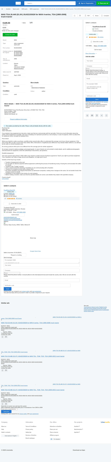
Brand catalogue (30, 438)
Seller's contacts (5, 432)
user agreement (36, 291)
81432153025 (18, 55)
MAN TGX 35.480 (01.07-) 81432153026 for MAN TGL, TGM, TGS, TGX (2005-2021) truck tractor (32, 356)
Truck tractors (88, 307)
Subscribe (6, 411)
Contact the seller (10, 34)
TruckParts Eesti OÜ (9, 190)
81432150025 (18, 51)
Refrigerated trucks (96, 309)
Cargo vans (90, 311)
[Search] (26, 3)
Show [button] (14, 212)
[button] (74, 15)
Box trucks (103, 308)
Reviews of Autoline (31, 435)
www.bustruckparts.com (10, 217)
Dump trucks (95, 307)
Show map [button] (33, 238)
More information (90, 53)
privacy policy (25, 291)
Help (2, 429)
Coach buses (87, 309)
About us (3, 426)
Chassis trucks (96, 308)
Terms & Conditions (31, 426)
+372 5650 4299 (20, 212)
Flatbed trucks (103, 307)
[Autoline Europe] (7, 3)
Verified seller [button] (10, 191)
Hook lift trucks (88, 308)
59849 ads (11, 193)
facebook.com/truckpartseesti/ (12, 218)
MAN (15, 40)
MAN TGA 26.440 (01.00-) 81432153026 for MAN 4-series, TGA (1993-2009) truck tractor (30, 323)
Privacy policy (29, 429)
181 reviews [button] (19, 198)
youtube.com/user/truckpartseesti (13, 220)
